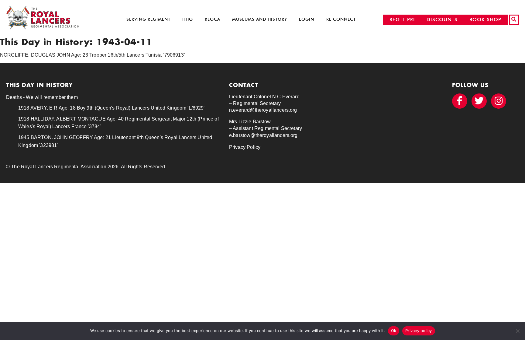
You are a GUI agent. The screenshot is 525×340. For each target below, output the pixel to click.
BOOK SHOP (485, 20)
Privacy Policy (244, 147)
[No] (517, 331)
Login (306, 19)
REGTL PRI (402, 20)
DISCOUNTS (442, 20)
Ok (393, 330)
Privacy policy (418, 330)
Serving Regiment (148, 19)
